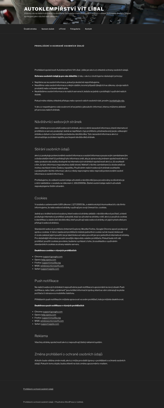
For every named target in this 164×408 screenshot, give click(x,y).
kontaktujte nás (117, 100)
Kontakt (88, 29)
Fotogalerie (75, 29)
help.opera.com (48, 259)
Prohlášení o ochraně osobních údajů (38, 389)
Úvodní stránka (30, 29)
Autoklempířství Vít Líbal (64, 9)
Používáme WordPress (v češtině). (69, 402)
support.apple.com (50, 269)
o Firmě (62, 29)
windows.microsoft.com (52, 266)
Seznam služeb (48, 29)
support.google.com (53, 256)
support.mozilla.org (51, 263)
